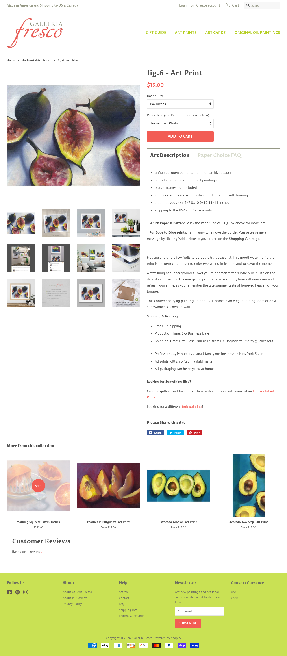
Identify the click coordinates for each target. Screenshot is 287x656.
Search (123, 592)
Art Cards (215, 32)
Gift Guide (156, 32)
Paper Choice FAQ (219, 155)
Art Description (170, 155)
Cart (235, 5)
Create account (208, 5)
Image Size (155, 95)
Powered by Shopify (167, 638)
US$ (233, 592)
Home (11, 60)
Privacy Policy (72, 604)
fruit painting (192, 406)
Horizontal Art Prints (36, 60)
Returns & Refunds (131, 616)
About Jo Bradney (75, 598)
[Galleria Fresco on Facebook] (9, 593)
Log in (184, 5)
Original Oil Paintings (257, 32)
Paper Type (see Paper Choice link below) (178, 115)
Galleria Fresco (142, 638)
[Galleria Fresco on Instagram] (25, 593)
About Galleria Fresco (77, 592)
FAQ (121, 604)
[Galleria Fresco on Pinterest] (17, 593)
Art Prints (186, 32)
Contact (124, 598)
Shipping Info (128, 610)
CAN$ (234, 598)
